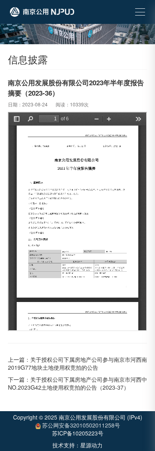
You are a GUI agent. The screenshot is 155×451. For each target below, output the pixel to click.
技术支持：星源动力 (77, 445)
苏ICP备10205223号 (77, 433)
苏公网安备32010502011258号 (80, 425)
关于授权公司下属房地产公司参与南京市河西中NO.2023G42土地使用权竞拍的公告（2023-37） (77, 383)
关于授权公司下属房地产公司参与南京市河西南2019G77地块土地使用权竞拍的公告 (77, 363)
